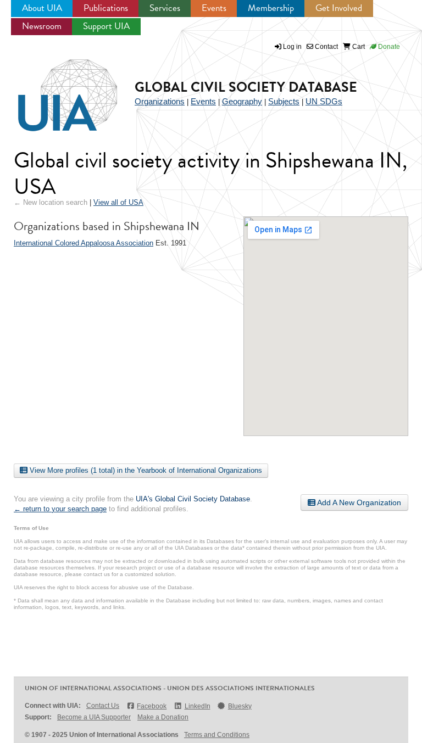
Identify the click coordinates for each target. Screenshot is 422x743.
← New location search (50, 202)
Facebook (151, 706)
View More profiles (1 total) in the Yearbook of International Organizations (144, 470)
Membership (271, 8)
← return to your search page (60, 509)
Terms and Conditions (216, 735)
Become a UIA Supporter (94, 717)
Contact (325, 47)
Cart (358, 47)
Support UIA (106, 26)
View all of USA (118, 202)
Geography (242, 101)
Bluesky (240, 706)
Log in (292, 47)
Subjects (283, 101)
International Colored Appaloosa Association (83, 243)
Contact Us (102, 706)
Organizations (160, 101)
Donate (388, 47)
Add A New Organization (358, 502)
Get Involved (338, 8)
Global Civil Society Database (246, 87)
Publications (106, 8)
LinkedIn (197, 706)
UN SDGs (324, 101)
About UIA (42, 8)
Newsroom (42, 26)
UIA (55, 89)
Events (214, 8)
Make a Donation (162, 717)
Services (164, 8)
